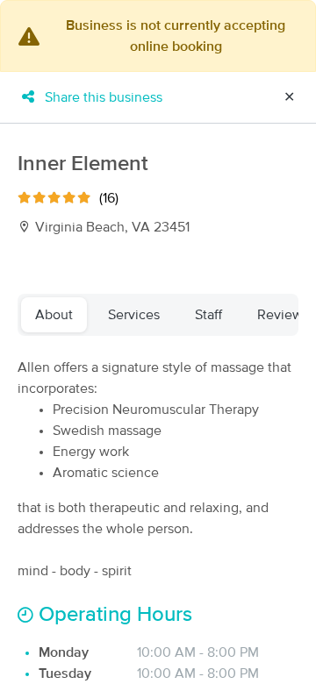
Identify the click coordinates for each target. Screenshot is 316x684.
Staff (208, 315)
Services (134, 315)
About (54, 315)
